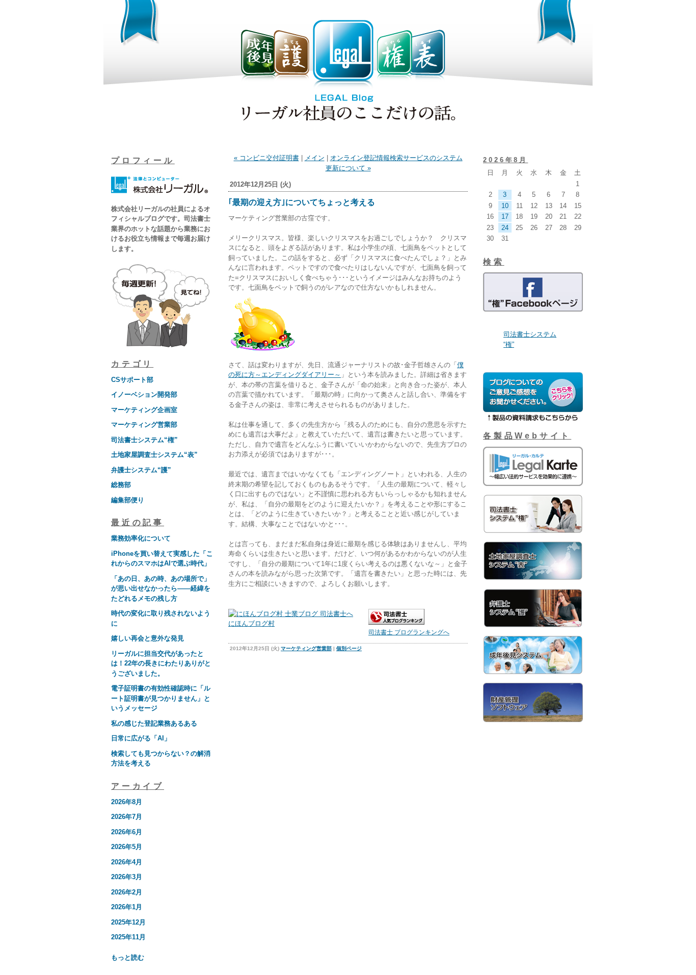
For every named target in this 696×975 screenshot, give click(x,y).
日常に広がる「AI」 (141, 738)
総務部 (121, 485)
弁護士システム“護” (141, 470)
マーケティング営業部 (144, 424)
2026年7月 (126, 816)
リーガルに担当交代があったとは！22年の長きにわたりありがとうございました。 (161, 663)
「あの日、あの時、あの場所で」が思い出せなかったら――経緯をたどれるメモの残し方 (160, 588)
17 (504, 216)
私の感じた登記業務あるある (154, 723)
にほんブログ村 (251, 623)
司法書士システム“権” (144, 440)
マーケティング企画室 (144, 410)
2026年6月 (126, 832)
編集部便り (127, 500)
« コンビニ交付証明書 (266, 158)
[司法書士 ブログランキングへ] (396, 622)
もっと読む (127, 957)
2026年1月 (126, 907)
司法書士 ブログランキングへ (408, 632)
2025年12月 (128, 922)
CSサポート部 (132, 379)
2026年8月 (126, 802)
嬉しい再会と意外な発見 (147, 638)
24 (504, 228)
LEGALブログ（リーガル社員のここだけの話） (348, 72)
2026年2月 (126, 892)
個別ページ (349, 648)
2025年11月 (128, 937)
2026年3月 (126, 877)
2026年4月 (126, 862)
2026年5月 (126, 847)
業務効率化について (141, 538)
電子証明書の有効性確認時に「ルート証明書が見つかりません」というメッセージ (160, 698)
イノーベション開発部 (144, 394)
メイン (315, 158)
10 (504, 206)
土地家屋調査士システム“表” (154, 454)
